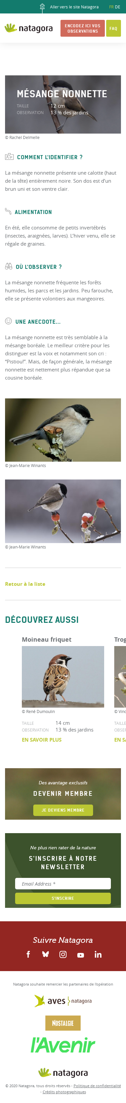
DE (117, 6)
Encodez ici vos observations (82, 28)
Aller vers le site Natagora (74, 6)
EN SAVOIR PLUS (41, 739)
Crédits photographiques (64, 1091)
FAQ (114, 28)
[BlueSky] (46, 954)
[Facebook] (28, 954)
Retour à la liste (25, 584)
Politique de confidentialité (97, 1085)
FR (111, 6)
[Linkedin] (63, 954)
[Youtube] (81, 954)
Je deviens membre (63, 810)
